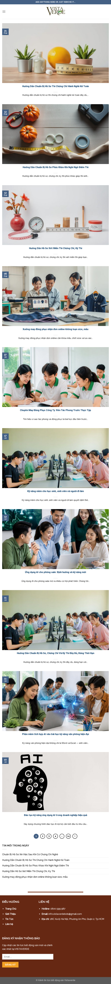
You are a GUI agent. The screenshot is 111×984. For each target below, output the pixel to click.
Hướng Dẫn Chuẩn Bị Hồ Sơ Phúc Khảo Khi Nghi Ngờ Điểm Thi (35, 865)
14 (68, 836)
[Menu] (4, 11)
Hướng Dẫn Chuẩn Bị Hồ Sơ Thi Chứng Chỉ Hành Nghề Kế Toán (35, 860)
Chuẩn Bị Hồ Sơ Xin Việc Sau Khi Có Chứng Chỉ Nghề (30, 854)
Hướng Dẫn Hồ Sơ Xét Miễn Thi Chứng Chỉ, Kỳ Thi (28, 871)
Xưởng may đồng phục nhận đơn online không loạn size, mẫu (35, 876)
